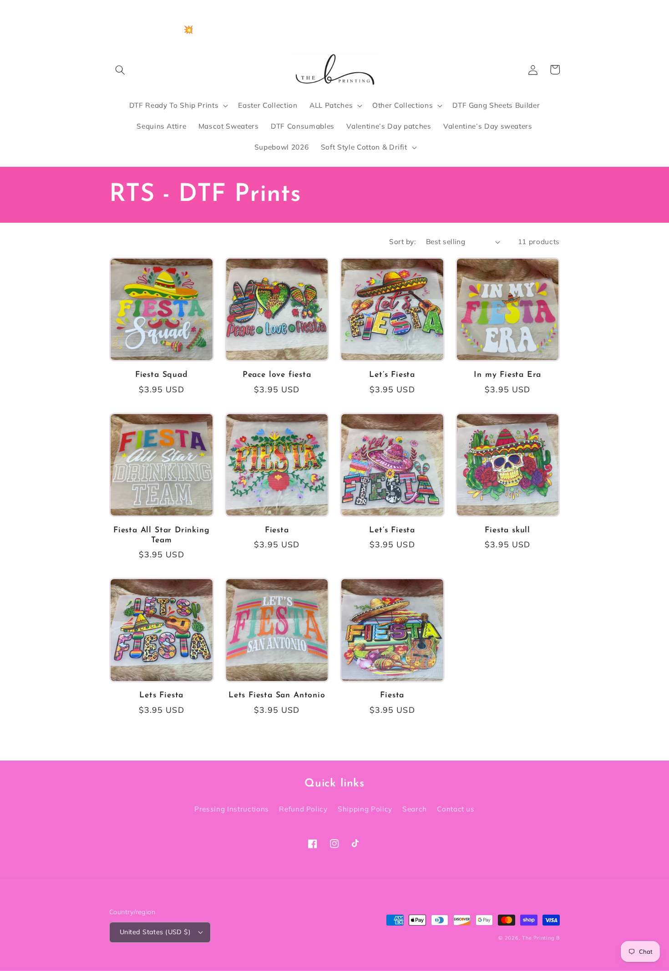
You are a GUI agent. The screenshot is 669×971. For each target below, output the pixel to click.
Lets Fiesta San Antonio (276, 695)
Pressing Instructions (231, 809)
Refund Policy (303, 809)
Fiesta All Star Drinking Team (161, 535)
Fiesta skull (507, 530)
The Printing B (541, 938)
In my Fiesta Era (507, 375)
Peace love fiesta (277, 375)
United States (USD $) (155, 932)
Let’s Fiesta (392, 375)
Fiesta (277, 530)
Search (414, 809)
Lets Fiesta (161, 695)
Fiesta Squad (161, 375)
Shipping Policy (365, 809)
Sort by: (402, 241)
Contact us (456, 809)
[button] (120, 69)
